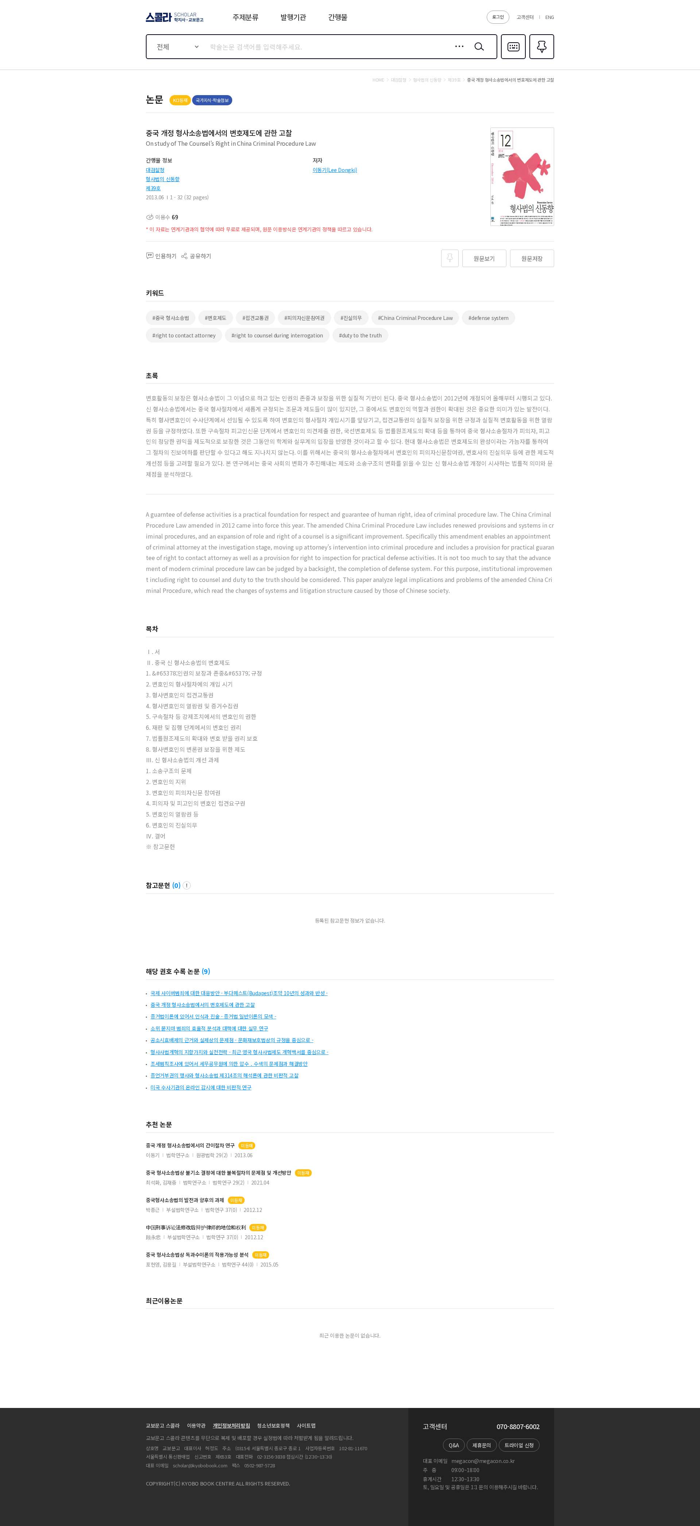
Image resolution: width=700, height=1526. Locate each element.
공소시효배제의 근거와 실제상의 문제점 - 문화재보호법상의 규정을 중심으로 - (232, 1040)
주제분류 (245, 17)
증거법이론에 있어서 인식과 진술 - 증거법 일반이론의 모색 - (213, 1016)
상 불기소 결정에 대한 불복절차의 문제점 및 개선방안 (218, 1172)
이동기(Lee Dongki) (335, 169)
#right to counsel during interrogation (277, 335)
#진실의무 (351, 317)
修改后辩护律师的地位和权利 (196, 1227)
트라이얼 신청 (519, 1445)
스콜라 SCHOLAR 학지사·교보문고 (174, 21)
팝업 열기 (187, 885)
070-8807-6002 (518, 1427)
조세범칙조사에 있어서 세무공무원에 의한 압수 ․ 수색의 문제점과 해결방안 (229, 1063)
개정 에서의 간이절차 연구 (190, 1145)
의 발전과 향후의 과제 (185, 1200)
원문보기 (484, 258)
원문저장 (532, 258)
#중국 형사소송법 (170, 317)
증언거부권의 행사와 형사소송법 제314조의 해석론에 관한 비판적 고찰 (224, 1075)
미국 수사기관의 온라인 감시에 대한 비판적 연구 (201, 1087)
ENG (549, 16)
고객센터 (525, 16)
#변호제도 (215, 317)
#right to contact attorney (183, 335)
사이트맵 (306, 1425)
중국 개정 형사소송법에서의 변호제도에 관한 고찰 (203, 1004)
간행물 (337, 17)
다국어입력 (513, 58)
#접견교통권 (255, 317)
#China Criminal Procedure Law (415, 317)
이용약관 (196, 1425)
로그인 (498, 16)
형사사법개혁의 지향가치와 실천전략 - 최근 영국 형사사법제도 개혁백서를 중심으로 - (239, 1052)
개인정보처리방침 (231, 1425)
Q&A (454, 1445)
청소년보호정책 (273, 1425)
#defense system (488, 317)
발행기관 (293, 17)
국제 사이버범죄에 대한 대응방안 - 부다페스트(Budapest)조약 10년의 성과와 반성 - (239, 993)
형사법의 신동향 (163, 179)
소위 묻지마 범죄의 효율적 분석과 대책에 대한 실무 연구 (209, 1028)
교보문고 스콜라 (163, 1425)
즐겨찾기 (541, 58)
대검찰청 (155, 169)
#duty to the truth (360, 335)
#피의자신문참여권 (304, 317)
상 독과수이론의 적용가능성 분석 (197, 1254)
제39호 (153, 188)
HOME (378, 79)
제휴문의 (481, 1445)
